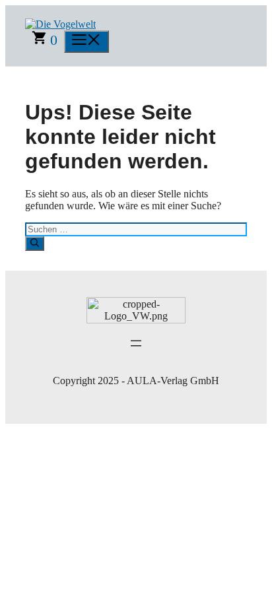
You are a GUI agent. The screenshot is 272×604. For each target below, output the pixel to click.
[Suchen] (34, 243)
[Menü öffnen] (136, 343)
